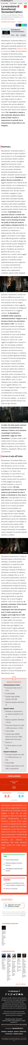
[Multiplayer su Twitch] (17, 994)
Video (25, 3)
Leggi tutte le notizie (21, 984)
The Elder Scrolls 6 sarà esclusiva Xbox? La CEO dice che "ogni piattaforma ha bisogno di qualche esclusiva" (24, 968)
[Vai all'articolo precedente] (26, 660)
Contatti (23, 1020)
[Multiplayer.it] (7, 1)
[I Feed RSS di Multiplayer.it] (22, 994)
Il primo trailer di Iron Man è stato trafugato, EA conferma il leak (4, 964)
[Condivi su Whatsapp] (22, 25)
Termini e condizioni (6, 1020)
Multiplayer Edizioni (18, 1033)
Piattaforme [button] (5, 3)
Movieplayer (10, 1031)
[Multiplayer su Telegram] (14, 994)
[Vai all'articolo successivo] (1, 660)
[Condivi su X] (20, 25)
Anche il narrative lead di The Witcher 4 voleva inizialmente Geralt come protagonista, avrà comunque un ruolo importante (9, 969)
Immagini (22, 35)
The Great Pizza (9, 1033)
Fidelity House (23, 1031)
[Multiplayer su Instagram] (11, 994)
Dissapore (16, 1031)
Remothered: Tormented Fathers (17, 31)
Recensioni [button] (14, 3)
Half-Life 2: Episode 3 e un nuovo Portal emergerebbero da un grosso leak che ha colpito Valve (14, 967)
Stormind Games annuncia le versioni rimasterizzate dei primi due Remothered (4, 938)
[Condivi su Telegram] (25, 25)
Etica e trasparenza (16, 1020)
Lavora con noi (13, 1022)
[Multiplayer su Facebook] (6, 994)
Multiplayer (4, 1031)
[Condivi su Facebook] (17, 25)
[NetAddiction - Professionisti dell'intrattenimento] (17, 1028)
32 (23, 793)
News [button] (21, 3)
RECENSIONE (4, 21)
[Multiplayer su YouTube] (19, 994)
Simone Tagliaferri (12, 21)
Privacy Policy (19, 1019)
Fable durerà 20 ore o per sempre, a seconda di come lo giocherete (19, 965)
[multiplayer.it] (14, 991)
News (12, 35)
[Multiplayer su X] (9, 994)
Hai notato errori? (7, 899)
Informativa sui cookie (10, 1019)
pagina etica (22, 915)
